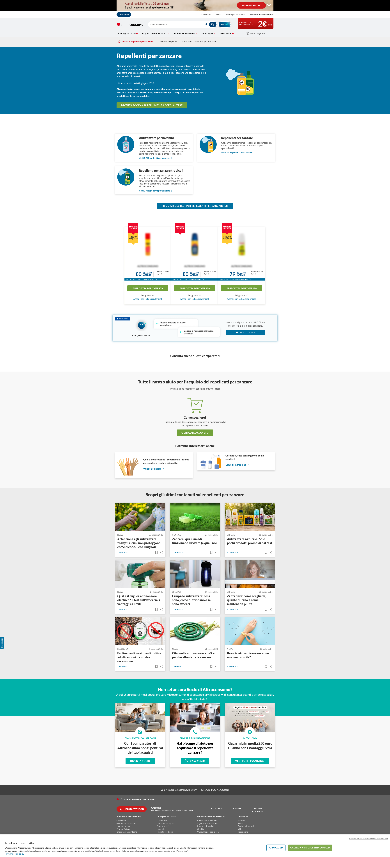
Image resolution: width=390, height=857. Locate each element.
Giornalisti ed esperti (126, 823)
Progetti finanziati (205, 826)
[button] (156, 279)
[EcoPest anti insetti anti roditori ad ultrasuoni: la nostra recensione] (140, 631)
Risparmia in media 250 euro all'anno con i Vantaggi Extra (249, 745)
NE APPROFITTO (251, 5)
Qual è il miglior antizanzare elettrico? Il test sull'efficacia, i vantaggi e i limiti (138, 600)
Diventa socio (140, 760)
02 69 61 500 (197, 760)
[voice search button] (205, 24)
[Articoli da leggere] (156, 552)
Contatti (216, 808)
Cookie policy (18, 854)
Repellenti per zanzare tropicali (161, 170)
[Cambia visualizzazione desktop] (269, 5)
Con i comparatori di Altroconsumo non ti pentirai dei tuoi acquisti (140, 747)
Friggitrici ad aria (165, 832)
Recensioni (243, 832)
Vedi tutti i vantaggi (249, 760)
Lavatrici (161, 829)
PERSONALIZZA (276, 847)
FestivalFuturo (123, 829)
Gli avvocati (162, 820)
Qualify (200, 829)
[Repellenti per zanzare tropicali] (125, 184)
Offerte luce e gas (165, 823)
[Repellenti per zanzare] (208, 151)
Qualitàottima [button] (147, 274)
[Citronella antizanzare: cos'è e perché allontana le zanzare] (195, 631)
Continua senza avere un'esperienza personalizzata (368, 838)
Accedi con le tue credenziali (147, 298)
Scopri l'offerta (258, 810)
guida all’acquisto (195, 432)
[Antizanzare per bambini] (125, 151)
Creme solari (163, 826)
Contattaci (124, 14)
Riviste (237, 808)
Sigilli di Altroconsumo (207, 823)
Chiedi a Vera (247, 332)
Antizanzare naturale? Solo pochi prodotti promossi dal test (249, 541)
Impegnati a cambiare (127, 832)
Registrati (261, 33)
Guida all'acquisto (168, 41)
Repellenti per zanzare (237, 138)
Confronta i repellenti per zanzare (199, 41)
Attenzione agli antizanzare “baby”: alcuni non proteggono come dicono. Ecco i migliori (139, 543)
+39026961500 (134, 809)
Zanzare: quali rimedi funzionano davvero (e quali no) (194, 541)
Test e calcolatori (246, 826)
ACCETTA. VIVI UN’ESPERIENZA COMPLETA (310, 847)
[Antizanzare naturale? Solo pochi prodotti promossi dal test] (250, 517)
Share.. (161, 552)
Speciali (241, 820)
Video (240, 829)
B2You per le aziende (235, 14)
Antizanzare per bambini (156, 138)
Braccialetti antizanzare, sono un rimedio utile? (248, 655)
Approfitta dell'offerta (148, 288)
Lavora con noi (123, 826)
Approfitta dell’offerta (194, 699)
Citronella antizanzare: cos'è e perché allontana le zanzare (193, 655)
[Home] (118, 799)
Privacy (8, 854)
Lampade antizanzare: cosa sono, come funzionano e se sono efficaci (191, 600)
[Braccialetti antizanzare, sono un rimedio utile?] (250, 631)
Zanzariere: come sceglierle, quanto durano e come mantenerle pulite (246, 600)
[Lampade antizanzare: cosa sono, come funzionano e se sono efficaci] (195, 574)
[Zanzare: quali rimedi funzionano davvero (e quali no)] (195, 517)
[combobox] (182, 24)
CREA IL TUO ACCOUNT (215, 789)
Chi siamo (206, 14)
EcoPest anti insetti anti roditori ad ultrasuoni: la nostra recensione (139, 657)
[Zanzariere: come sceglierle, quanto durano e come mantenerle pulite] (250, 574)
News (218, 14)
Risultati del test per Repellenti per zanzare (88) (195, 205)
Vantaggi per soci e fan (208, 832)
